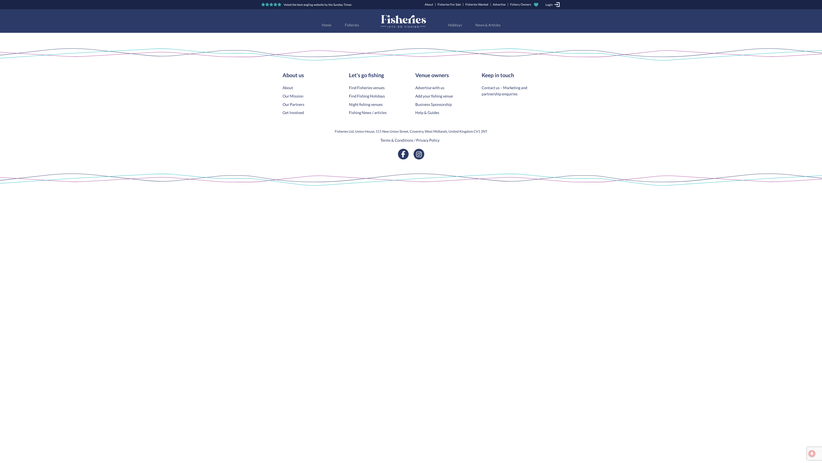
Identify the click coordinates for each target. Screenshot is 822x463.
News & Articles (487, 25)
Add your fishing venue (434, 96)
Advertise (499, 4)
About (429, 4)
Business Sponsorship (433, 104)
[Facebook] (403, 154)
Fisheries (352, 25)
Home (326, 25)
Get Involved (293, 112)
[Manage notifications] (812, 453)
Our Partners (293, 104)
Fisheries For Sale (449, 4)
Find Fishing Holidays (367, 96)
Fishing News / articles (368, 112)
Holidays (455, 25)
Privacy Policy (427, 140)
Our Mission (293, 96)
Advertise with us (429, 87)
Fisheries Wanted (476, 4)
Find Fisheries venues (367, 87)
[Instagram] (419, 154)
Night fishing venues (366, 104)
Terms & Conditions (396, 140)
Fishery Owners (520, 4)
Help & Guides (427, 112)
